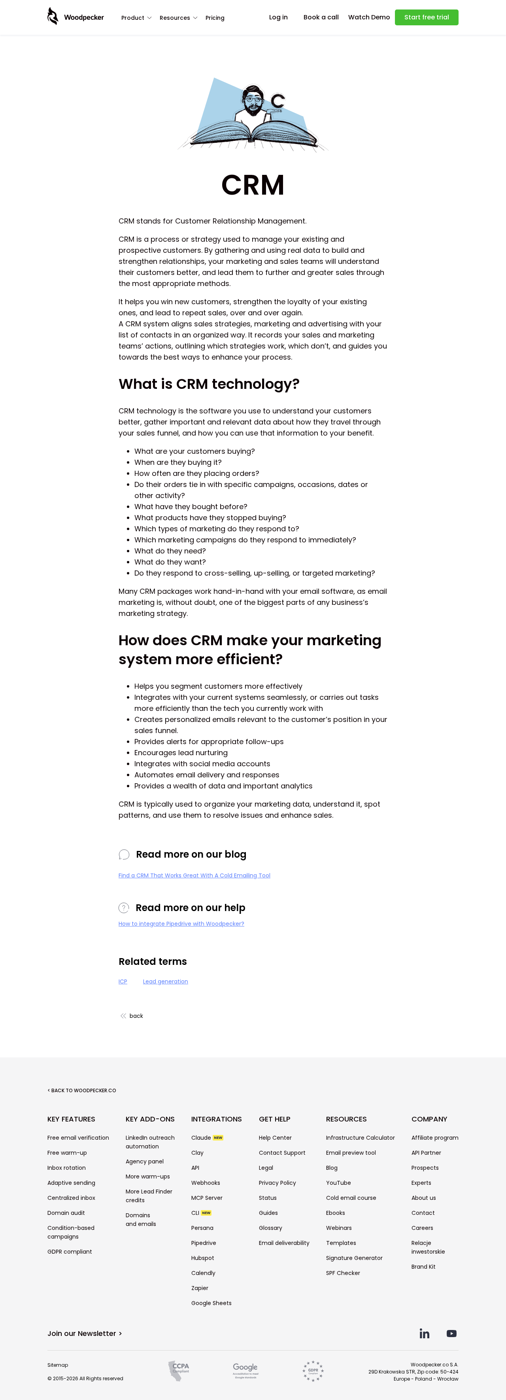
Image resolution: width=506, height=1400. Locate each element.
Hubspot (202, 1258)
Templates (341, 1243)
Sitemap (57, 1365)
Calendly (203, 1273)
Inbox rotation (66, 1168)
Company (429, 1119)
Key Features (71, 1119)
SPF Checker (343, 1273)
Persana (202, 1228)
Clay (197, 1153)
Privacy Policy (277, 1183)
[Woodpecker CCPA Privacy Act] (178, 1371)
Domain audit (66, 1213)
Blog (332, 1168)
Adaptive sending (71, 1183)
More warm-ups (148, 1176)
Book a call (321, 17)
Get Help (275, 1119)
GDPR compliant (69, 1252)
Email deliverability (284, 1243)
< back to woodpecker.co (81, 1090)
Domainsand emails (141, 1219)
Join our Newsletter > (85, 1333)
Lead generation (165, 981)
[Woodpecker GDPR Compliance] (313, 1371)
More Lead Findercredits (149, 1196)
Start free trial (426, 17)
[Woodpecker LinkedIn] (425, 1333)
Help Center (275, 1138)
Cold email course (351, 1198)
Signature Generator (354, 1258)
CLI (200, 1213)
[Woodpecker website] (75, 16)
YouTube (338, 1183)
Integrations (216, 1119)
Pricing (215, 18)
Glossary (270, 1228)
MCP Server (207, 1198)
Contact (423, 1213)
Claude (206, 1138)
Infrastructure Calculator (360, 1138)
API (195, 1168)
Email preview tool (351, 1153)
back (136, 1016)
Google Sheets (211, 1303)
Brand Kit (424, 1267)
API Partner (426, 1153)
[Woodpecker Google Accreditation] (246, 1371)
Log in (278, 17)
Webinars (339, 1228)
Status (268, 1198)
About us (424, 1198)
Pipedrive (203, 1243)
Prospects (425, 1168)
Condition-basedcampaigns (70, 1232)
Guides (268, 1213)
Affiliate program (435, 1138)
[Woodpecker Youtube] (452, 1333)
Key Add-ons (150, 1119)
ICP (123, 981)
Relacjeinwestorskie (428, 1247)
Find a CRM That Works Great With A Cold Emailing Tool (194, 875)
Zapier (199, 1288)
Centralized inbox (71, 1198)
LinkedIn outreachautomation (150, 1142)
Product (132, 18)
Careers (422, 1228)
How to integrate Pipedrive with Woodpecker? (181, 924)
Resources (175, 18)
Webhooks (205, 1183)
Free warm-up (67, 1153)
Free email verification (78, 1138)
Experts (421, 1183)
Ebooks (335, 1213)
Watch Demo (369, 17)
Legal (266, 1168)
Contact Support (282, 1153)
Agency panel (145, 1161)
